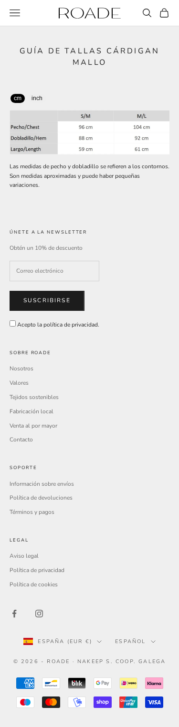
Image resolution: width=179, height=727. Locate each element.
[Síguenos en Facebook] (14, 613)
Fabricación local (31, 411)
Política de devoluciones (41, 498)
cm (17, 98)
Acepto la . (58, 324)
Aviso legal (24, 556)
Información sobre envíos (42, 484)
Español (130, 641)
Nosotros (21, 368)
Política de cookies (34, 584)
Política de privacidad (37, 570)
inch (37, 98)
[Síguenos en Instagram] (39, 613)
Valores (19, 383)
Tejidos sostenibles (34, 397)
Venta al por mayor (33, 426)
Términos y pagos (32, 512)
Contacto (21, 439)
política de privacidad (70, 324)
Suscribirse (47, 300)
